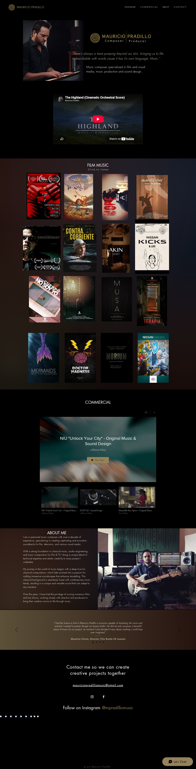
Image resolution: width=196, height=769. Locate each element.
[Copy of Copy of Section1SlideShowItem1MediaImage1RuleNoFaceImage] (103, 642)
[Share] (146, 412)
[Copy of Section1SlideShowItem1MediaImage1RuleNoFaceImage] (96, 642)
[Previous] (16, 629)
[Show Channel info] (153, 412)
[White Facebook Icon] (104, 697)
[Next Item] (187, 738)
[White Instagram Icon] (92, 697)
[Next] (179, 629)
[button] (44, 196)
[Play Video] (60, 501)
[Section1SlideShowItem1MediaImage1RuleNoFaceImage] (93, 642)
